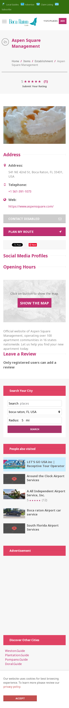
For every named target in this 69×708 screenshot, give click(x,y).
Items (26, 61)
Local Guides (12, 4)
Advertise (29, 4)
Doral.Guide (13, 664)
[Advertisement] (34, 593)
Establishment (44, 61)
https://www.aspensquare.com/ (31, 206)
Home (15, 61)
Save (34, 244)
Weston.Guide (15, 651)
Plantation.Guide (17, 655)
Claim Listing (47, 4)
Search (13, 403)
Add (62, 20)
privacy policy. (12, 687)
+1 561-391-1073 (19, 191)
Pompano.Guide (16, 659)
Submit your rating (34, 86)
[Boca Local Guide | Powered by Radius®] (23, 23)
